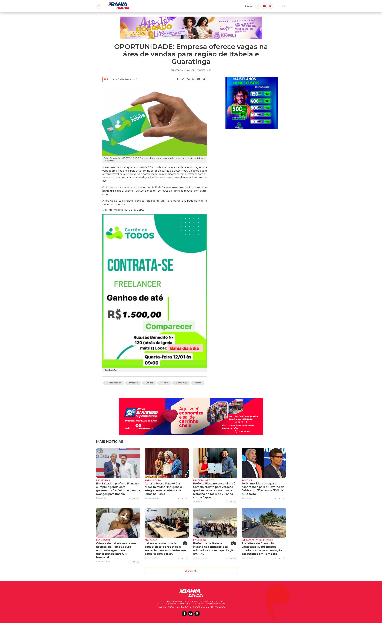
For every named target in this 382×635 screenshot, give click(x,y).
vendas (149, 383)
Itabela (164, 383)
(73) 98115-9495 (133, 209)
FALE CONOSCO (166, 606)
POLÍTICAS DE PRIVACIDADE (209, 606)
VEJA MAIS (191, 571)
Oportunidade (114, 383)
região (198, 383)
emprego (133, 383)
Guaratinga (181, 383)
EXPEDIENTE (184, 606)
